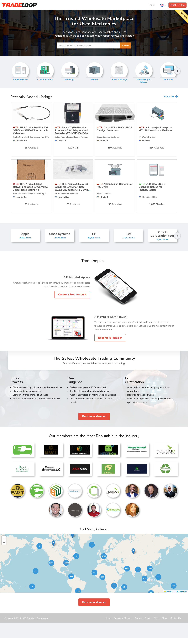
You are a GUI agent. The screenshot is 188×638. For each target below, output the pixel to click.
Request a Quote (143, 618)
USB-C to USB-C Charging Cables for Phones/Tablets (152, 187)
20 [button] (174, 585)
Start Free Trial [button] (177, 5)
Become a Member (110, 338)
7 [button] (91, 544)
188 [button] (78, 591)
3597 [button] (51, 563)
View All (169, 96)
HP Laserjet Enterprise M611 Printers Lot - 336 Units (155, 129)
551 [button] (114, 585)
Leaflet (169, 591)
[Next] (177, 71)
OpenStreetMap (181, 591)
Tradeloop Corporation (37, 618)
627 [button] (144, 578)
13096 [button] (66, 563)
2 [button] (32, 586)
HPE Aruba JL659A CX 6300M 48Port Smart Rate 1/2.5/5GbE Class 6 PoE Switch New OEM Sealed (73, 188)
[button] (72, 535)
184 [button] (138, 569)
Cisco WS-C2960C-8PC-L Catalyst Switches (115, 129)
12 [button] (39, 546)
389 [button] (71, 576)
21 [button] (36, 571)
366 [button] (102, 577)
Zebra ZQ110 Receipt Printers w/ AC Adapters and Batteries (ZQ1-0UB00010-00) (72, 130)
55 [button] (94, 572)
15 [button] (76, 556)
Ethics (156, 618)
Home (108, 618)
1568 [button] (150, 568)
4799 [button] (127, 568)
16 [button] (124, 587)
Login (151, 5)
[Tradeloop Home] (19, 5)
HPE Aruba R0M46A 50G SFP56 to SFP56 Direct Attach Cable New (30, 130)
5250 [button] (104, 556)
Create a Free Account (72, 294)
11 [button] (158, 577)
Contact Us (175, 618)
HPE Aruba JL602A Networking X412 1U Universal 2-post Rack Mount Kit (30, 187)
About (164, 618)
